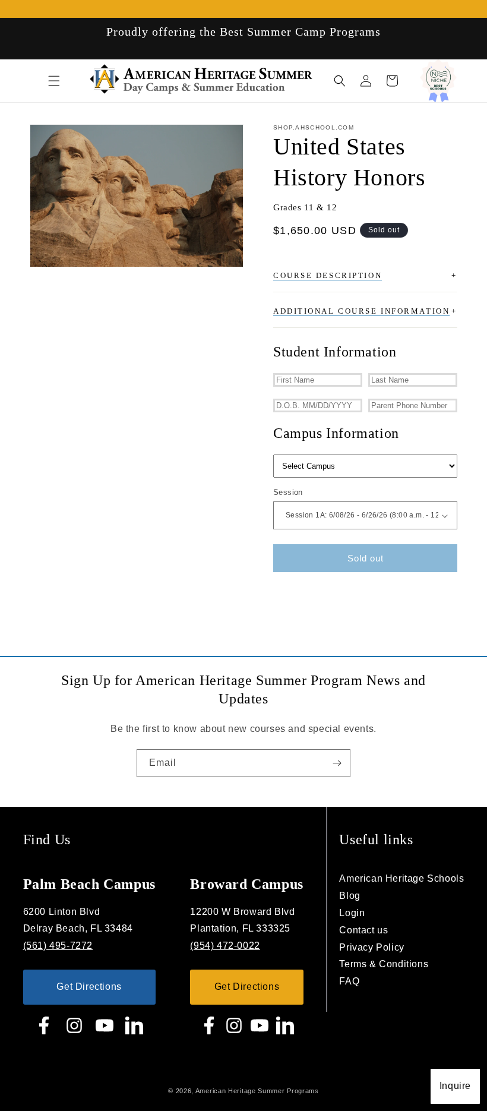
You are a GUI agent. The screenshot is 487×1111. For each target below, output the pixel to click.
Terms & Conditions (383, 964)
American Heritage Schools (401, 878)
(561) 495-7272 (58, 945)
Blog (349, 896)
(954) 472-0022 (225, 945)
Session (288, 492)
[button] (54, 81)
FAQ (349, 981)
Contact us (363, 930)
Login (352, 913)
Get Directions (88, 986)
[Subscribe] (337, 763)
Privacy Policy (371, 947)
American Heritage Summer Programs (257, 1090)
